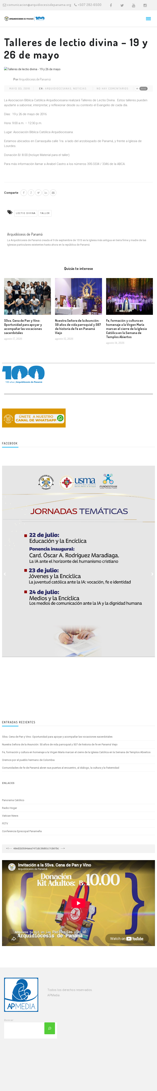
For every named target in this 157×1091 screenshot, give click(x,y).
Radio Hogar (9, 807)
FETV (5, 823)
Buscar (8, 1020)
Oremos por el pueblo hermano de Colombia (28, 759)
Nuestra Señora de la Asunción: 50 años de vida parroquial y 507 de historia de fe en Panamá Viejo (78, 326)
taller (45, 213)
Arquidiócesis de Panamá (35, 79)
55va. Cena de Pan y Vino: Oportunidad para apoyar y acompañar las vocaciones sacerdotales (23, 326)
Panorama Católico (13, 800)
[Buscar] (49, 1028)
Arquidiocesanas (58, 88)
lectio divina (26, 213)
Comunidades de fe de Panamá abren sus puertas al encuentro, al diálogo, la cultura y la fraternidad (60, 767)
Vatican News (10, 815)
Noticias (79, 88)
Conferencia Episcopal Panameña (22, 831)
